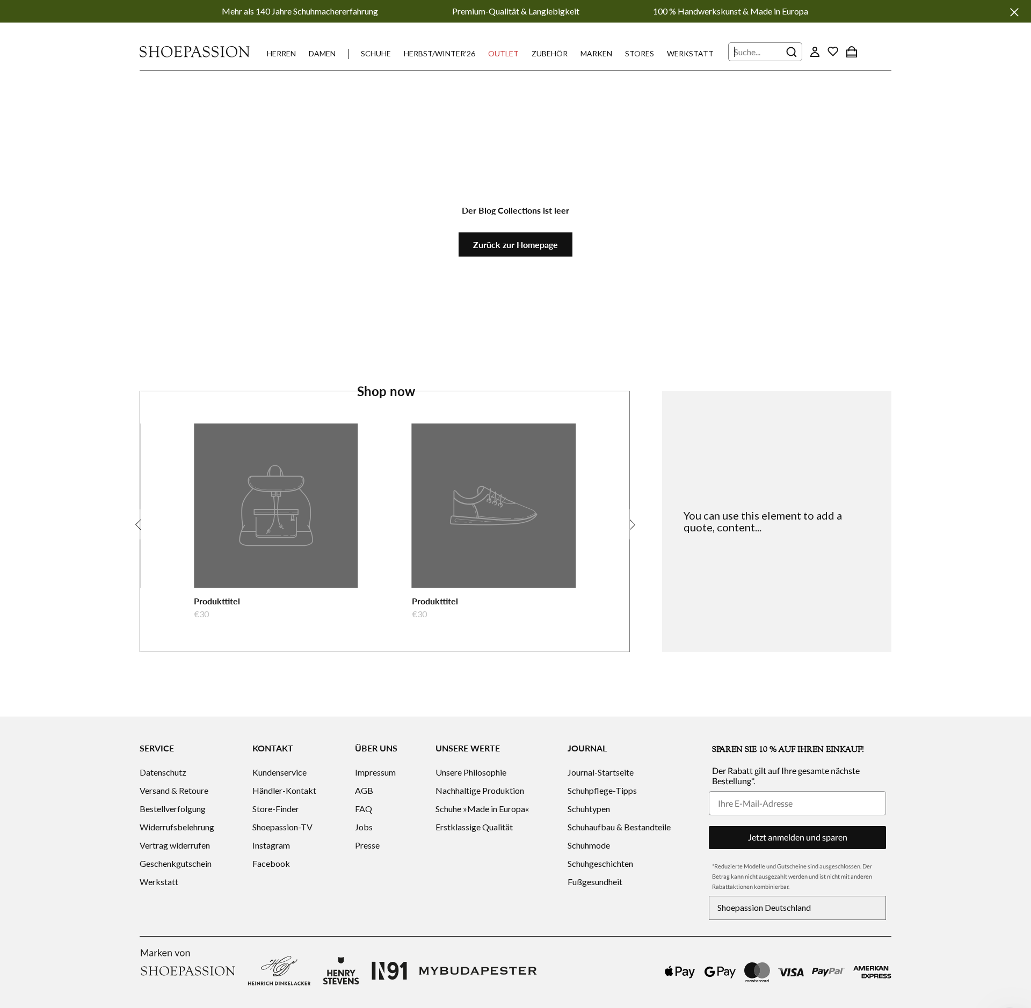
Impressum (375, 772)
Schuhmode (589, 845)
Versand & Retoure (174, 790)
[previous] (138, 524)
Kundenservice (279, 772)
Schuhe (376, 53)
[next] (631, 524)
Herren (281, 53)
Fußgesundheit (595, 881)
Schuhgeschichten (600, 863)
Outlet (503, 53)
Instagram (271, 845)
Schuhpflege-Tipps (602, 790)
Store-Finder (275, 809)
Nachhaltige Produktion (479, 790)
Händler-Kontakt (284, 790)
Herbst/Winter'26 (439, 53)
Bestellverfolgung (173, 809)
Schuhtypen (589, 809)
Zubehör (550, 53)
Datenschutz (163, 772)
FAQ (363, 809)
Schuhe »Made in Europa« (482, 809)
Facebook (271, 863)
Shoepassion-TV (282, 827)
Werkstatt (690, 53)
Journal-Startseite (601, 772)
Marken (596, 53)
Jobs (364, 827)
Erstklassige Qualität (474, 827)
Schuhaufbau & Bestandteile (619, 827)
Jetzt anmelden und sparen (797, 837)
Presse (367, 845)
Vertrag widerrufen (175, 845)
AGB (364, 790)
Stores (639, 53)
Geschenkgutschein (176, 863)
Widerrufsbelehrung (177, 827)
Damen (322, 53)
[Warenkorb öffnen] (851, 51)
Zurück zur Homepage (515, 244)
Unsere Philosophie (470, 772)
